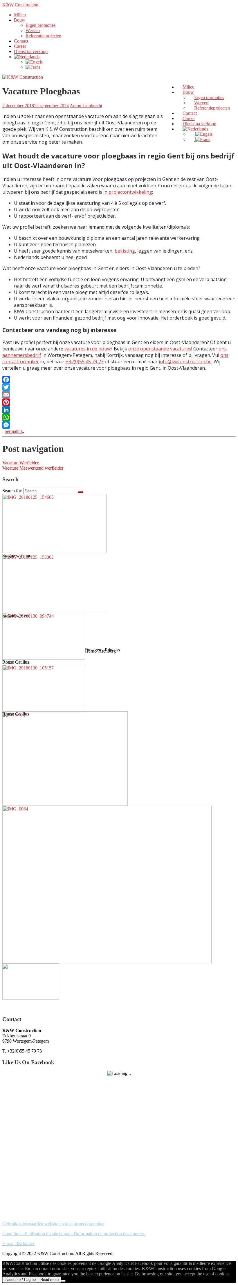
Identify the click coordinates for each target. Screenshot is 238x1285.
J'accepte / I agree (20, 1279)
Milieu (20, 14)
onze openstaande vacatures (159, 349)
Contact (21, 40)
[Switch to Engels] (34, 61)
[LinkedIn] (119, 410)
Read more (49, 1279)
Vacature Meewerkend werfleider (32, 468)
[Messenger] (119, 425)
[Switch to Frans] (33, 67)
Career (20, 46)
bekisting (125, 251)
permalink (14, 431)
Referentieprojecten (43, 35)
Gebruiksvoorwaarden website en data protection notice (53, 1223)
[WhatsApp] (119, 417)
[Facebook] (119, 379)
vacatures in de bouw (87, 349)
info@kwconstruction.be (185, 361)
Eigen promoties (40, 25)
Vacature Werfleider (20, 462)
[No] (63, 1281)
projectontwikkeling (130, 192)
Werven (33, 30)
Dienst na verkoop (31, 51)
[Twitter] (119, 387)
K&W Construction (20, 4)
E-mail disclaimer (18, 1243)
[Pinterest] (119, 402)
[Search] (80, 492)
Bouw (19, 19)
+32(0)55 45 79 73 (85, 361)
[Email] (119, 395)
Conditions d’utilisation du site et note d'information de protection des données (73, 1233)
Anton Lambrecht (86, 105)
